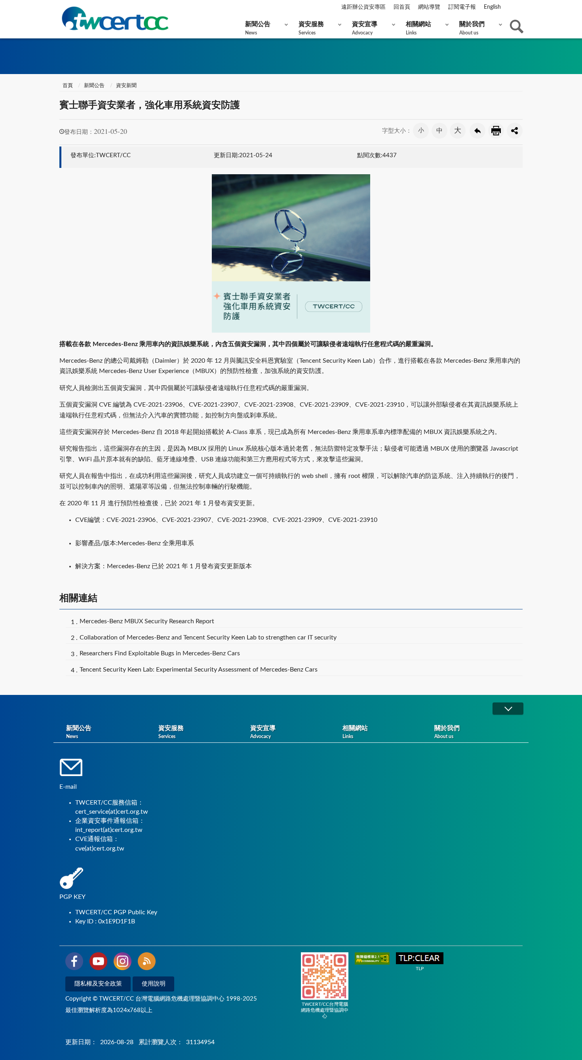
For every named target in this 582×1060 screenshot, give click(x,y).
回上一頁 (477, 131)
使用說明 (153, 984)
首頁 (67, 85)
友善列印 (496, 131)
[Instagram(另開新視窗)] (122, 962)
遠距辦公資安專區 (363, 7)
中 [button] (439, 131)
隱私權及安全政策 (98, 984)
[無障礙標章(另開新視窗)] (372, 959)
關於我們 (472, 28)
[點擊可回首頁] (114, 18)
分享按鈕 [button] (515, 131)
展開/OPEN (508, 708)
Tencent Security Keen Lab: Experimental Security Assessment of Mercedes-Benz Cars (199, 669)
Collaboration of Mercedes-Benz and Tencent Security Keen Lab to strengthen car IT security (208, 637)
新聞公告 (257, 28)
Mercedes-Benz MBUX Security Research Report (147, 621)
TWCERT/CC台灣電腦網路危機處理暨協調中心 (324, 1010)
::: (61, 7)
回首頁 (402, 7)
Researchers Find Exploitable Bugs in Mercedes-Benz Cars (160, 653)
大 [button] (457, 130)
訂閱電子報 (462, 7)
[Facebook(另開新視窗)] (74, 962)
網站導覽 (429, 7)
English (492, 7)
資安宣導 (364, 28)
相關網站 (418, 28)
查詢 (517, 26)
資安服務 (311, 28)
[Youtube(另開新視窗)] (98, 962)
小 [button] (421, 130)
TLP (420, 968)
